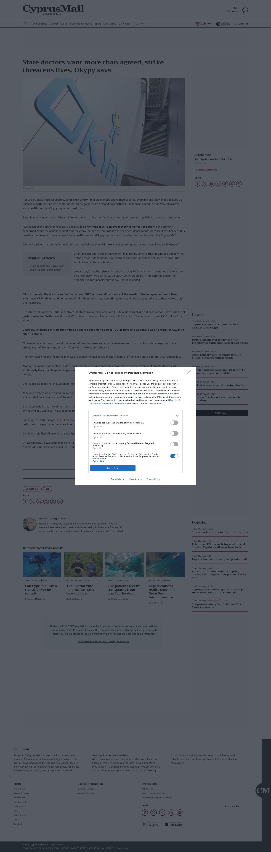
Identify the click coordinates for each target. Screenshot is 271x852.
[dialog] (135, 426)
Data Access (135, 479)
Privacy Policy (153, 479)
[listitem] (135, 415)
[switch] (174, 423)
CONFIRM (113, 468)
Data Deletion (118, 479)
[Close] (190, 373)
